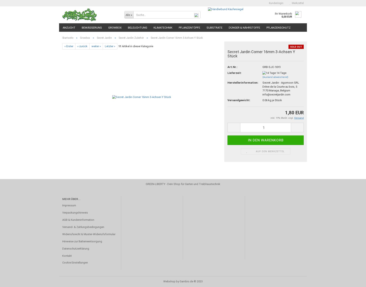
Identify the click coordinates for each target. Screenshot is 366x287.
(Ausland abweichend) (275, 77)
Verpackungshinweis (75, 212)
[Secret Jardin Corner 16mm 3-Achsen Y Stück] (141, 97)
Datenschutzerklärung (75, 248)
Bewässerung (92, 27)
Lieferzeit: (234, 73)
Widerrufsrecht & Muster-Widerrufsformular (88, 234)
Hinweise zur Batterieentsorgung (82, 241)
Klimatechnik (163, 27)
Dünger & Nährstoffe (244, 27)
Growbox (115, 27)
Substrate (214, 27)
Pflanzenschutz (278, 27)
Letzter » (110, 46)
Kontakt (67, 255)
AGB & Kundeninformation (78, 219)
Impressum (69, 205)
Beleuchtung (137, 27)
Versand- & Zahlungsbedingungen (83, 227)
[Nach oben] (354, 281)
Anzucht (69, 27)
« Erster (68, 46)
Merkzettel (297, 3)
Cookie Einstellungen (75, 262)
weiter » (96, 46)
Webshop (169, 281)
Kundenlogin (275, 3)
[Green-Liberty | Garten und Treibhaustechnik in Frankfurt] (90, 14)
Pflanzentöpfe (189, 27)
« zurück (82, 46)
